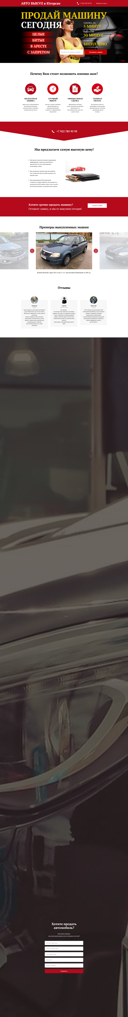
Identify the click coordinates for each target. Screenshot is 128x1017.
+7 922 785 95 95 (85, 3)
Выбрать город (101, 3)
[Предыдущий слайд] (32, 251)
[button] (97, 205)
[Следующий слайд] (96, 251)
